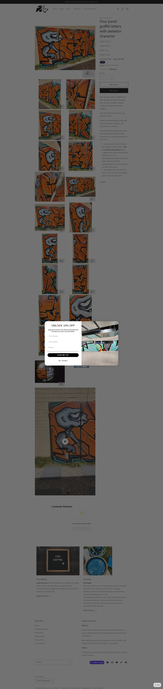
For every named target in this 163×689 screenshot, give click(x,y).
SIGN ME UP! (63, 355)
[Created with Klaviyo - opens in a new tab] (81, 367)
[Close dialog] (116, 323)
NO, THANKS (63, 360)
